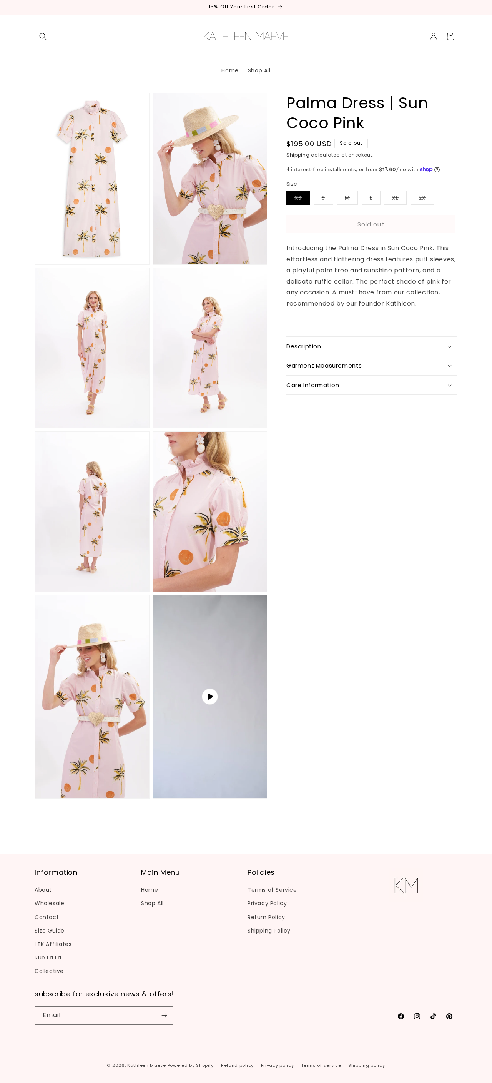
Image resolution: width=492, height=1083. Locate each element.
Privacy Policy (267, 903)
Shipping (298, 155)
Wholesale (49, 903)
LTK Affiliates (53, 944)
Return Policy (266, 917)
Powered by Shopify (191, 1065)
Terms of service (321, 1065)
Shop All (152, 903)
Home (149, 890)
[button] (43, 36)
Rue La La (48, 957)
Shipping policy (366, 1065)
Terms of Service (272, 890)
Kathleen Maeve (146, 1065)
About (43, 890)
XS (302, 199)
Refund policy (237, 1065)
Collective (49, 971)
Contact (47, 917)
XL (399, 199)
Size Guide (50, 930)
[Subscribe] (164, 1015)
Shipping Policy (269, 930)
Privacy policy (277, 1065)
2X (426, 199)
